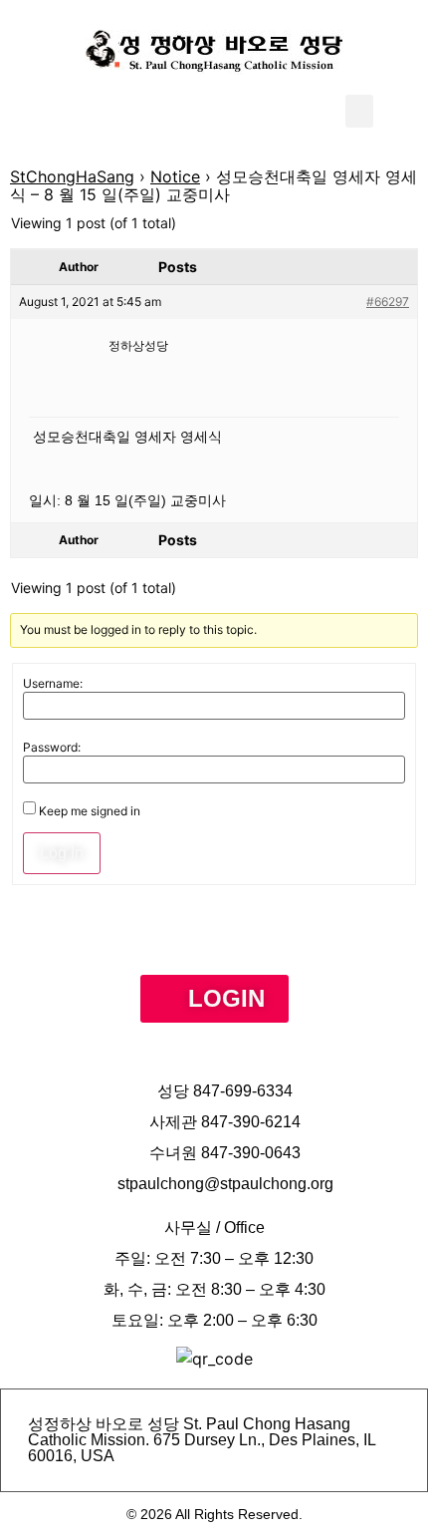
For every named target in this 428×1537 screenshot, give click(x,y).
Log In (62, 852)
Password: (52, 748)
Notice (175, 176)
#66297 (387, 301)
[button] (359, 111)
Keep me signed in (89, 811)
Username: (53, 684)
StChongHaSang (72, 176)
